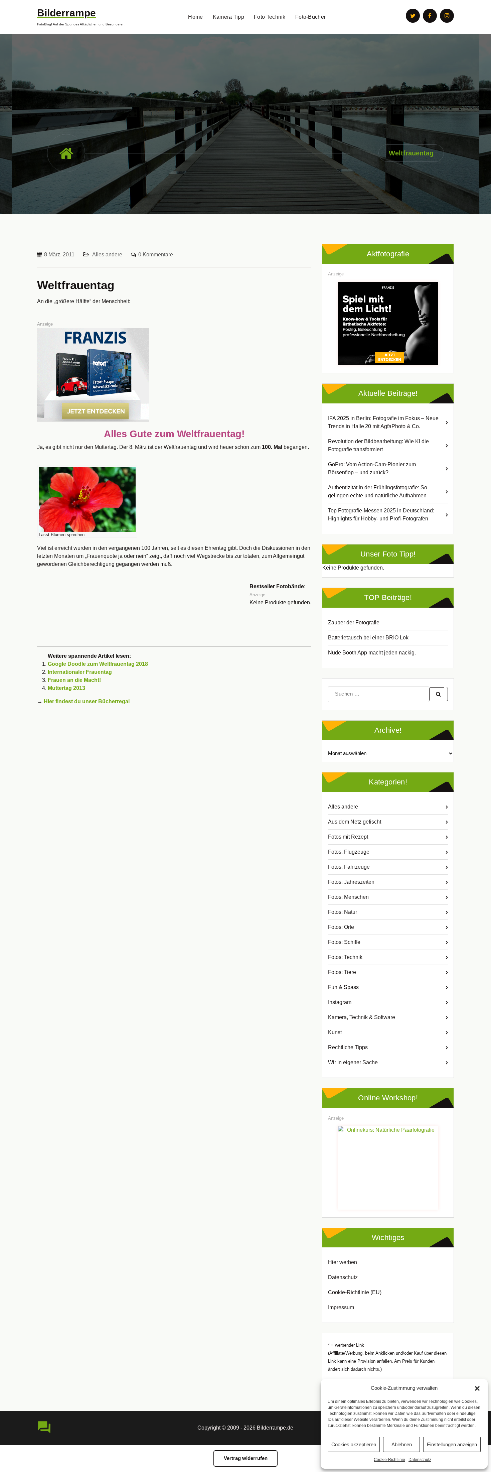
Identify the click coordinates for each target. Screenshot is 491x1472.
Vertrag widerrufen (246, 1458)
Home (195, 17)
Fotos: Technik (345, 957)
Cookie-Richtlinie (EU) (354, 1292)
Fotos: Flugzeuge (348, 852)
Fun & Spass (343, 987)
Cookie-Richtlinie (389, 1459)
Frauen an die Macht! (74, 680)
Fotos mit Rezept (348, 837)
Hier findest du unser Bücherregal (87, 701)
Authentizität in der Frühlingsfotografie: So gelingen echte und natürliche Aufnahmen (377, 491)
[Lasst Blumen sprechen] (87, 499)
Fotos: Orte (341, 927)
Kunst (335, 1032)
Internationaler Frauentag (80, 672)
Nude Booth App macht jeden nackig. (372, 652)
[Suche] (438, 694)
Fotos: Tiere (342, 972)
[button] (477, 1388)
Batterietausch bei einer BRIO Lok (368, 637)
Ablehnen (401, 1444)
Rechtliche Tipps (348, 1047)
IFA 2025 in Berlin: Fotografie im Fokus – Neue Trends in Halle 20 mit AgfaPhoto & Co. (383, 422)
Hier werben (342, 1262)
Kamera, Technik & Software (361, 1017)
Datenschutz (419, 1459)
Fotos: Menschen (348, 897)
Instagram (339, 1002)
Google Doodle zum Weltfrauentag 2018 (98, 664)
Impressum (341, 1307)
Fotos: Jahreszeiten (351, 882)
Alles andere (107, 254)
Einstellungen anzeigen (452, 1444)
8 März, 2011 (59, 254)
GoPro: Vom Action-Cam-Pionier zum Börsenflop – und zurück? (372, 468)
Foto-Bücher (310, 17)
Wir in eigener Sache (353, 1062)
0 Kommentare (155, 254)
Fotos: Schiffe (344, 942)
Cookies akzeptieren (353, 1444)
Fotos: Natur (342, 912)
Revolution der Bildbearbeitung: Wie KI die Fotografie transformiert (378, 445)
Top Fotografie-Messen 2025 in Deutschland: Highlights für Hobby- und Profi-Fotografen (381, 514)
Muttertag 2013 (66, 688)
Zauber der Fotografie (353, 622)
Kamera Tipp (228, 17)
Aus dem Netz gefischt (354, 822)
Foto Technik (270, 17)
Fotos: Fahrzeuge (349, 867)
